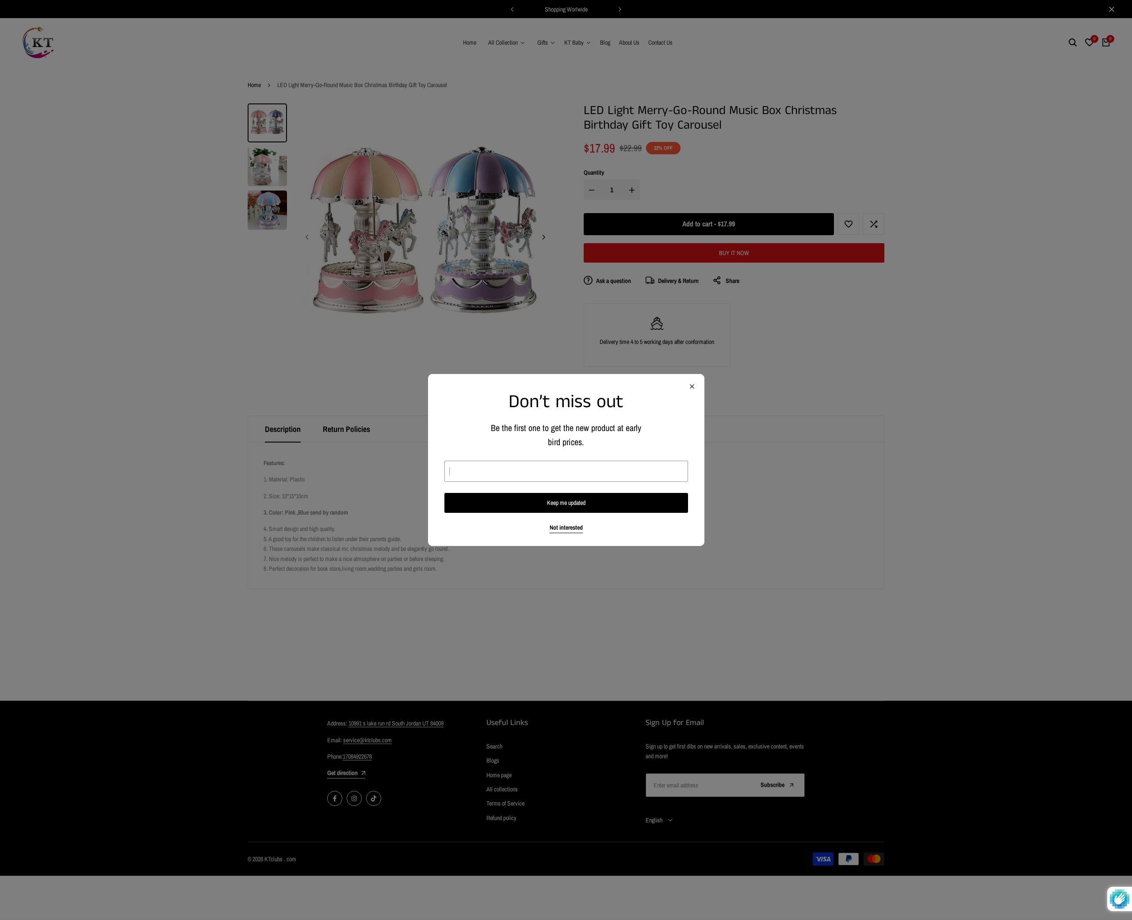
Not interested (566, 527)
